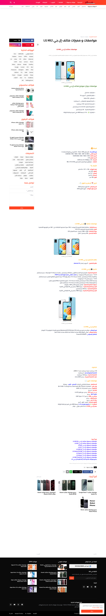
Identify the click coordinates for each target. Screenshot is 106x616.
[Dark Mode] (14, 2)
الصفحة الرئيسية (93, 37)
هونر (56, 6)
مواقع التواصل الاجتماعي (21, 167)
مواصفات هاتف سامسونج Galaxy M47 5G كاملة (17, 111)
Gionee (31, 72)
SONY (15, 62)
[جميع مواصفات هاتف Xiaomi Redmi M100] (66, 485)
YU (25, 78)
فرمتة (21, 157)
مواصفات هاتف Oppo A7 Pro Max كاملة (19, 565)
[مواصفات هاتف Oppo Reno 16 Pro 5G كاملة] (32, 574)
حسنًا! (92, 611)
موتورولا (46, 6)
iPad (32, 70)
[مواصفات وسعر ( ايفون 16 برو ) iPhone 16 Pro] (29, 147)
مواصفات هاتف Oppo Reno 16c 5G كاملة (18, 588)
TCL (21, 72)
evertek (26, 75)
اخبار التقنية (30, 170)
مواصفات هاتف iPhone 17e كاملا (17, 123)
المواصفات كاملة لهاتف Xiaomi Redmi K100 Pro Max (46, 493)
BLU (32, 67)
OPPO (25, 56)
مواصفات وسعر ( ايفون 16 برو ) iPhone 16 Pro (17, 145)
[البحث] (10, 2)
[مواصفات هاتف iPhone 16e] (29, 132)
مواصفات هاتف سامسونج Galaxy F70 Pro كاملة (17, 96)
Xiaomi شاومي (29, 54)
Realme (14, 56)
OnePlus (28, 6)
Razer (13, 75)
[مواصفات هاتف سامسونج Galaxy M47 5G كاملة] (29, 113)
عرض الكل (39, 476)
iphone (19, 64)
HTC (28, 67)
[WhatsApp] (70, 471)
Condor (22, 67)
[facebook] (95, 586)
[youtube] (87, 586)
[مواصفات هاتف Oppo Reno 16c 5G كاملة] (32, 589)
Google (16, 67)
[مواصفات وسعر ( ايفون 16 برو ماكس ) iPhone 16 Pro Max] (29, 139)
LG (84, 467)
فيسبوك (15, 170)
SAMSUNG (20, 54)
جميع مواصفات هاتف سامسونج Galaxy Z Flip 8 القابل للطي (17, 104)
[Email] (67, 471)
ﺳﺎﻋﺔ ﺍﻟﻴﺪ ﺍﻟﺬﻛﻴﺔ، (29, 162)
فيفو (65, 6)
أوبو (69, 6)
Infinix (24, 59)
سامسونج (84, 6)
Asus (20, 62)
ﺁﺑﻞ (25, 170)
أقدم (39, 554)
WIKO (27, 70)
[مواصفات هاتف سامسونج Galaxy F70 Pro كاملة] (29, 98)
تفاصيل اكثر (96, 607)
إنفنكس (51, 6)
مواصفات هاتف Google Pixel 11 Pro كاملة (88, 493)
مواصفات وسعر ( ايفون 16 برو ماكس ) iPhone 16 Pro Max (17, 139)
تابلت (14, 160)
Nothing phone (29, 80)
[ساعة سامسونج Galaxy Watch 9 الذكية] (29, 90)
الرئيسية (80, 2)
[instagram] (83, 586)
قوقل (41, 6)
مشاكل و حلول (29, 160)
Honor (20, 56)
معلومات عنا (28, 613)
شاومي (73, 6)
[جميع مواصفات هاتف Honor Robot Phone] (87, 502)
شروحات (38, 2)
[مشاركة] (38, 44)
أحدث (94, 554)
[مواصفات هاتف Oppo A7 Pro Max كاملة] (32, 567)
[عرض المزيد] (64, 471)
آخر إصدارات (23, 173)
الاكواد (31, 167)
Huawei (31, 56)
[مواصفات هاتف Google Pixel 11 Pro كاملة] (87, 485)
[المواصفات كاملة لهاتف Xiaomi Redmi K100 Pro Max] (46, 485)
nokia (15, 59)
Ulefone (16, 72)
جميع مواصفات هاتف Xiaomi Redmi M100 (68, 493)
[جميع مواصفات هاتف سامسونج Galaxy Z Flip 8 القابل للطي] (29, 105)
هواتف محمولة (71, 2)
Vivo (15, 54)
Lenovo (26, 62)
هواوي (60, 6)
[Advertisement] (53, 22)
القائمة (61, 2)
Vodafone (30, 78)
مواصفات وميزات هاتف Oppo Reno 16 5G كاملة (19, 580)
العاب (20, 170)
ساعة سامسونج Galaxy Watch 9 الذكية (17, 89)
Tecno (31, 62)
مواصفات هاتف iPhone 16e (17, 130)
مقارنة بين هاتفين (19, 165)
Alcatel (24, 64)
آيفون (78, 6)
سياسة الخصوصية (19, 613)
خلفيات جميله (20, 160)
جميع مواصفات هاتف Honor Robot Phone (89, 510)
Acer (21, 78)
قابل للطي (30, 173)
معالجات (31, 175)
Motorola (31, 59)
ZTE (37, 6)
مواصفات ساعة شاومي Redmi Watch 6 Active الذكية (48, 565)
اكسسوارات (15, 173)
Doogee (20, 75)
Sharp (31, 75)
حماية (26, 178)
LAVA (26, 72)
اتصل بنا (11, 613)
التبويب (53, 2)
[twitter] (91, 586)
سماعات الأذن (18, 175)
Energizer (21, 70)
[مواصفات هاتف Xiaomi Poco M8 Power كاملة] (62, 589)
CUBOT (16, 78)
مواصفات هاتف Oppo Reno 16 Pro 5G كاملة (18, 573)
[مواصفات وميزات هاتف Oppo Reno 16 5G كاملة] (32, 582)
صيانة (21, 178)
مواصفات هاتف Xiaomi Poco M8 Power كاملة (48, 588)
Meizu (13, 64)
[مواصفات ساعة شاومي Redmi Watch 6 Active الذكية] (62, 567)
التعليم (31, 178)
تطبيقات (44, 2)
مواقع (25, 175)
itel (22, 80)
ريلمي (33, 6)
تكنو (23, 6)
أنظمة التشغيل (29, 165)
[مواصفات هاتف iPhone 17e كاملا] (29, 125)
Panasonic (13, 70)
